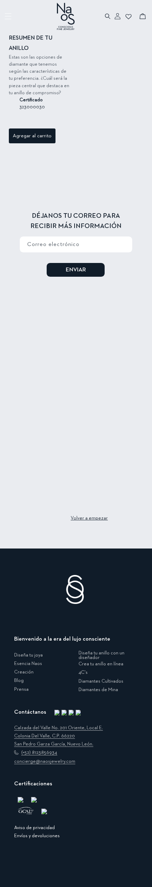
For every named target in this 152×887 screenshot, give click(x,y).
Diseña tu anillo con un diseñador (101, 655)
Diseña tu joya (28, 655)
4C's (83, 672)
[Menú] (8, 16)
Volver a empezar (89, 518)
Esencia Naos (28, 663)
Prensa (21, 689)
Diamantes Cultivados (100, 681)
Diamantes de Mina (98, 689)
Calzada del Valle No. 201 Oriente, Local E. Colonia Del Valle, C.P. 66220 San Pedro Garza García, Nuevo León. (58, 736)
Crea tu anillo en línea (100, 663)
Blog (19, 680)
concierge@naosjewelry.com (44, 761)
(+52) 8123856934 (39, 752)
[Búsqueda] (108, 16)
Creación (24, 672)
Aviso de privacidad (34, 827)
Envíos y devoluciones (37, 835)
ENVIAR (76, 270)
